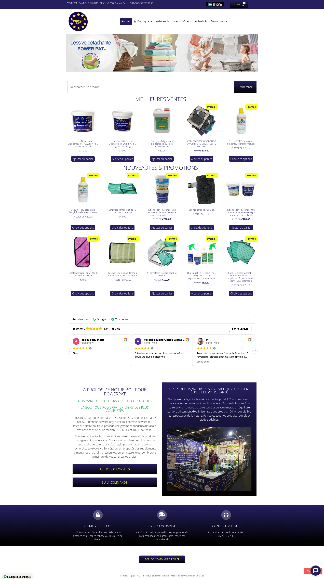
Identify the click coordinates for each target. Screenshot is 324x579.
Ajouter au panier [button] (83, 159)
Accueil (125, 21)
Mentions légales (127, 575)
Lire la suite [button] (141, 361)
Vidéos (187, 21)
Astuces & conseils (168, 21)
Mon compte (219, 21)
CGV (139, 575)
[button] (100, 319)
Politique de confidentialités (156, 575)
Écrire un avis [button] (240, 328)
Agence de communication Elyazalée (187, 575)
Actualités (201, 21)
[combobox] (150, 87)
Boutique (143, 21)
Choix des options (241, 159)
